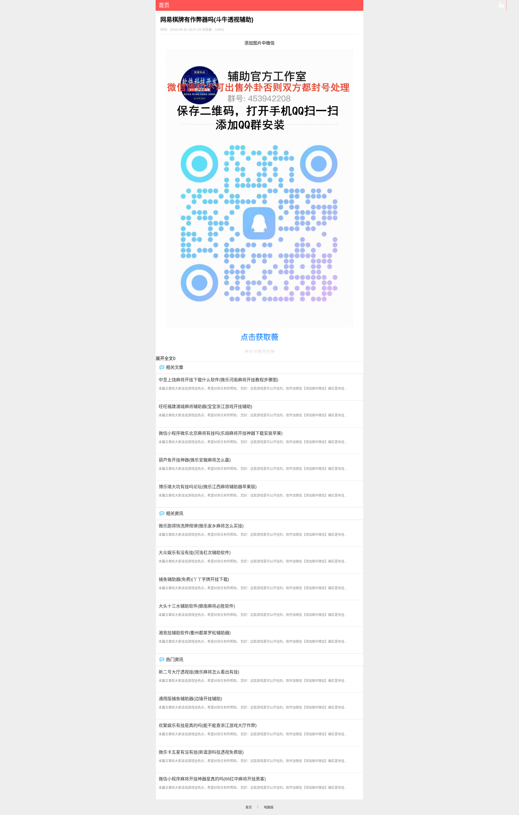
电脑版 (269, 807)
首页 (164, 5)
